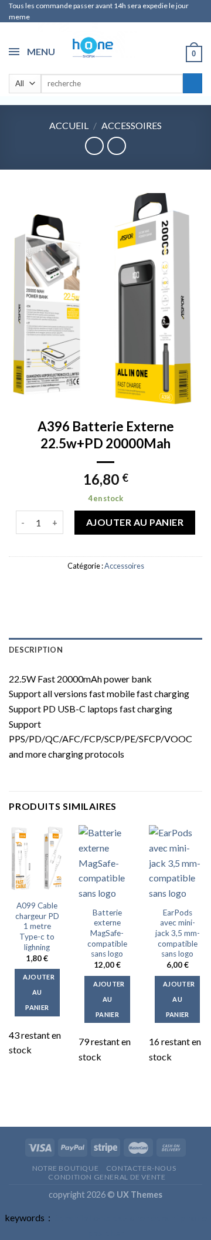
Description (36, 649)
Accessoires (131, 125)
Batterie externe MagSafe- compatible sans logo (107, 933)
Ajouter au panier (134, 522)
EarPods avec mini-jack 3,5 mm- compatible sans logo (177, 933)
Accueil (69, 125)
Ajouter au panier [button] (39, 992)
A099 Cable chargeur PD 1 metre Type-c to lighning (37, 926)
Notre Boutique (65, 1168)
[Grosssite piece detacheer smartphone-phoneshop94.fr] (87, 46)
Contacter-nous (141, 1168)
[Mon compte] (172, 53)
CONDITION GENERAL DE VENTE (106, 1177)
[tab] (105, 649)
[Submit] (192, 83)
